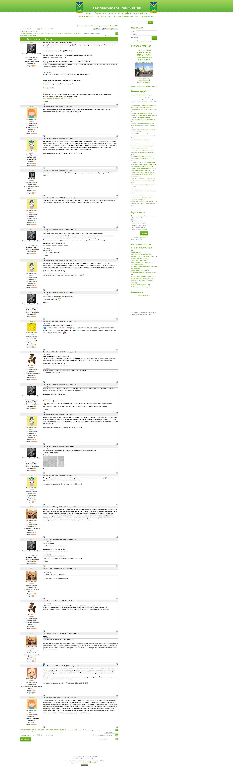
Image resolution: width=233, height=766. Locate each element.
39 (78, 666)
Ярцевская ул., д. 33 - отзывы (73, 33)
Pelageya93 (31, 321)
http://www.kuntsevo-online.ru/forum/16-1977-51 (58, 98)
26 (75, 261)
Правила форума (103, 26)
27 (75, 292)
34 (75, 507)
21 (75, 107)
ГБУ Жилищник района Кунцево (140, 287)
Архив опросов (143, 237)
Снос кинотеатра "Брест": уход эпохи (147, 184)
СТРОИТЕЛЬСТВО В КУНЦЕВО (55, 33)
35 (75, 539)
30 (75, 384)
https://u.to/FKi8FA (49, 88)
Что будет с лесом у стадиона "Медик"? (143, 256)
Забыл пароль (140, 41)
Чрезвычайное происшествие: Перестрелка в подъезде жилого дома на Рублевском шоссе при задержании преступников (144, 107)
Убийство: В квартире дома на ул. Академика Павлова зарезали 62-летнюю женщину (143, 174)
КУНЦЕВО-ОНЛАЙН (141, 46)
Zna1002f (31, 170)
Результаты (134, 237)
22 (75, 138)
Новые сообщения (84, 26)
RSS (116, 26)
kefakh (31, 666)
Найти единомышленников (139, 229)
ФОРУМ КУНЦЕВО (25, 33)
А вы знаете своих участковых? (140, 254)
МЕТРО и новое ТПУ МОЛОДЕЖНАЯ (141, 276)
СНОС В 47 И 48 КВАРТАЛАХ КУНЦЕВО (142, 248)
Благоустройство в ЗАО (138, 258)
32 (75, 446)
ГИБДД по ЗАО (135, 252)
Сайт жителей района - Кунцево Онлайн (116, 3)
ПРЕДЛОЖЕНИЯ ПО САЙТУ (139, 270)
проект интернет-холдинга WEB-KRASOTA (84, 763)
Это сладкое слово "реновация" (140, 279)
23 (75, 170)
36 (75, 568)
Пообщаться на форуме (138, 227)
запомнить (135, 38)
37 (78, 601)
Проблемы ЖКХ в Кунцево (138, 285)
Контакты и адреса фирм (138, 222)
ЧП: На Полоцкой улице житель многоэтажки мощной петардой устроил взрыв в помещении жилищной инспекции (143, 164)
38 (78, 633)
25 (75, 229)
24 (75, 198)
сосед (37, 31)
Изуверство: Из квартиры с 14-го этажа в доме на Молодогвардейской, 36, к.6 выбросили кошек (143, 197)
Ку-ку (31, 352)
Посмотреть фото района (139, 225)
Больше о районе (136, 220)
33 (75, 475)
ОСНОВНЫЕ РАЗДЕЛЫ (38, 33)
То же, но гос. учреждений (139, 224)
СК (31, 138)
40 (75, 698)
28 (75, 321)
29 (75, 352)
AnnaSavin (31, 698)
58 (48, 29)
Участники (94, 26)
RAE (34, 31)
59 (52, 29)
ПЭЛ (31, 507)
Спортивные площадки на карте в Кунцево (144, 86)
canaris (31, 107)
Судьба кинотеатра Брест (139, 260)
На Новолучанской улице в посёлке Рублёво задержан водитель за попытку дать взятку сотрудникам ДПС (144, 146)
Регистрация (148, 41)
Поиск (112, 26)
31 (75, 415)
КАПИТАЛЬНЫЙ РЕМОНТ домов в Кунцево (143, 272)
